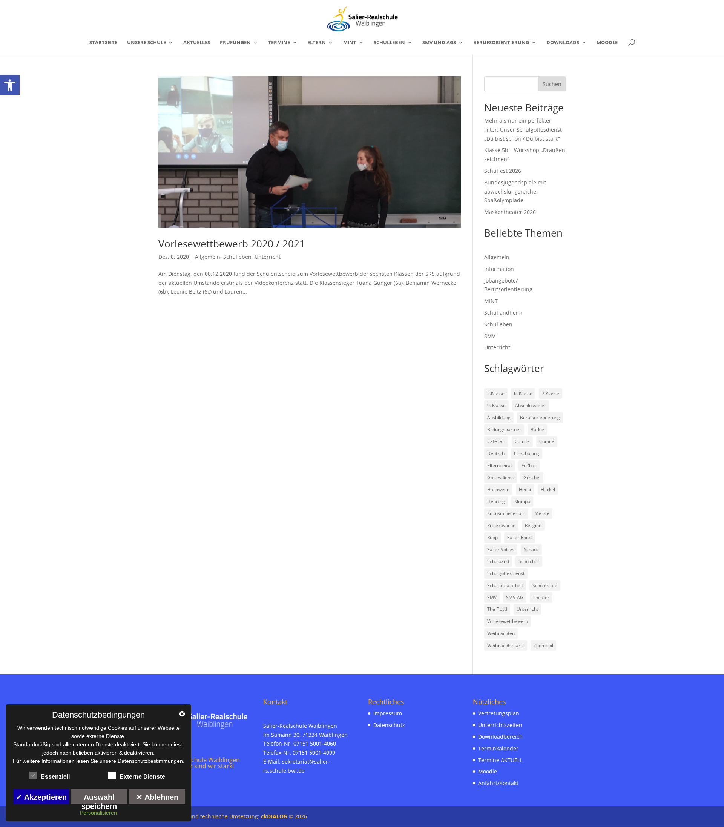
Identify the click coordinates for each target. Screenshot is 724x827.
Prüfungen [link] (235, 43)
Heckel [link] (548, 489)
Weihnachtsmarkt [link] (505, 645)
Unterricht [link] (268, 256)
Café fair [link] (496, 441)
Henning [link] (496, 501)
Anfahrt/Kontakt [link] (498, 783)
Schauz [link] (531, 549)
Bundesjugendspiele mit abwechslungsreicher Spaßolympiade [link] (515, 191)
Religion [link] (533, 525)
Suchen (552, 84)
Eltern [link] (316, 43)
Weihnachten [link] (501, 633)
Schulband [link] (498, 561)
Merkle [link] (542, 513)
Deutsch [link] (496, 453)
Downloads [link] (562, 43)
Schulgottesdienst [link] (506, 573)
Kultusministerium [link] (506, 513)
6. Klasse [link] (523, 393)
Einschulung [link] (526, 453)
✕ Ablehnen (157, 797)
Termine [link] (279, 43)
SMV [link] (489, 336)
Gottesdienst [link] (500, 477)
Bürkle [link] (537, 429)
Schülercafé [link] (544, 585)
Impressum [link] (387, 713)
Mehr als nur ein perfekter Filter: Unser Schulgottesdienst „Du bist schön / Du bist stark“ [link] (523, 129)
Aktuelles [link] (196, 43)
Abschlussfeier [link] (530, 405)
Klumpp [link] (522, 501)
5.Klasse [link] (496, 393)
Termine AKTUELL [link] (500, 760)
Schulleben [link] (389, 43)
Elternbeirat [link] (499, 465)
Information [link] (499, 268)
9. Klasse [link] (496, 405)
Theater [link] (541, 597)
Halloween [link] (498, 489)
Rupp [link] (492, 537)
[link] (10, 85)
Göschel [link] (531, 477)
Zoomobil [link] (543, 645)
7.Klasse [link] (550, 393)
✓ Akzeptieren (41, 797)
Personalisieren (98, 813)
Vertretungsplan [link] (498, 713)
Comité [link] (546, 441)
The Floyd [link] (497, 609)
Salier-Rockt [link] (519, 537)
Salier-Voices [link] (500, 549)
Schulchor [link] (528, 561)
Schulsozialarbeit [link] (505, 585)
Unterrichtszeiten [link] (500, 725)
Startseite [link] (103, 43)
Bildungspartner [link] (504, 429)
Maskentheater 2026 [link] (510, 211)
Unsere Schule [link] (146, 43)
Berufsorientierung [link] (501, 43)
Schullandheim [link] (503, 312)
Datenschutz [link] (389, 725)
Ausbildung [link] (499, 417)
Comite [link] (522, 441)
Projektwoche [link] (501, 525)
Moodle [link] (607, 43)
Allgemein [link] (207, 256)
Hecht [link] (525, 489)
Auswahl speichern (99, 798)
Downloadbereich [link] (500, 736)
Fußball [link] (529, 465)
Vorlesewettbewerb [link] (507, 621)
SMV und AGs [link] (439, 43)
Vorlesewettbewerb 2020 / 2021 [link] (231, 244)
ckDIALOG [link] (275, 816)
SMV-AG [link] (514, 597)
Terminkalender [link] (498, 748)
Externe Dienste (142, 776)
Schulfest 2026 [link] (502, 170)
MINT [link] (349, 43)
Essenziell (55, 776)
